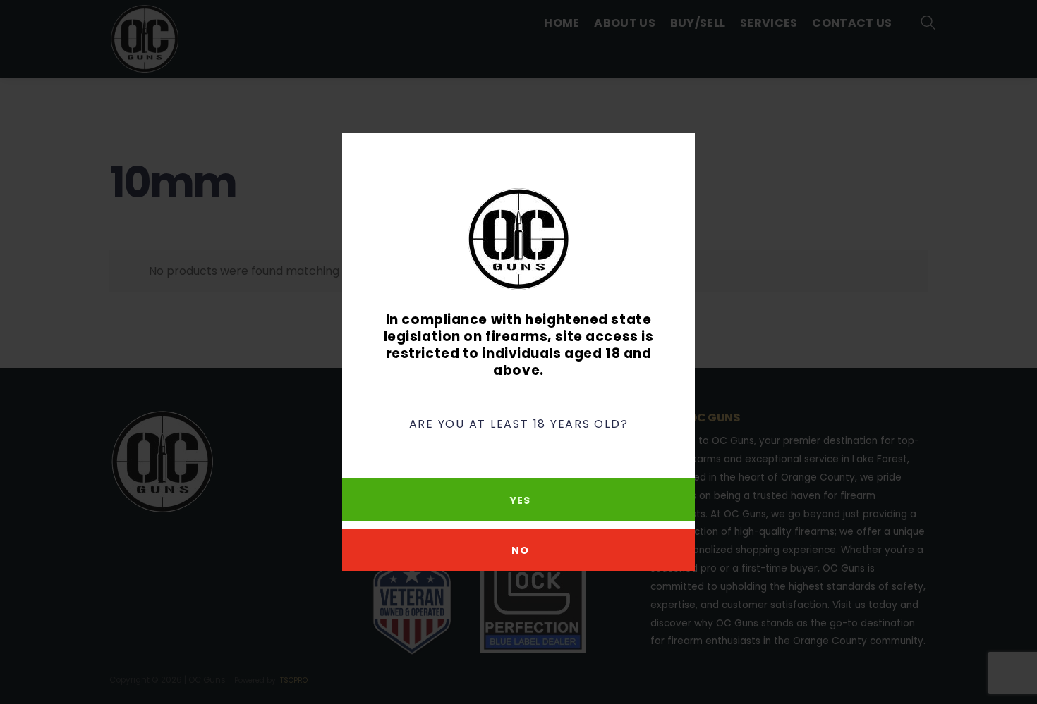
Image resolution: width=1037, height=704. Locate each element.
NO (520, 550)
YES (519, 500)
